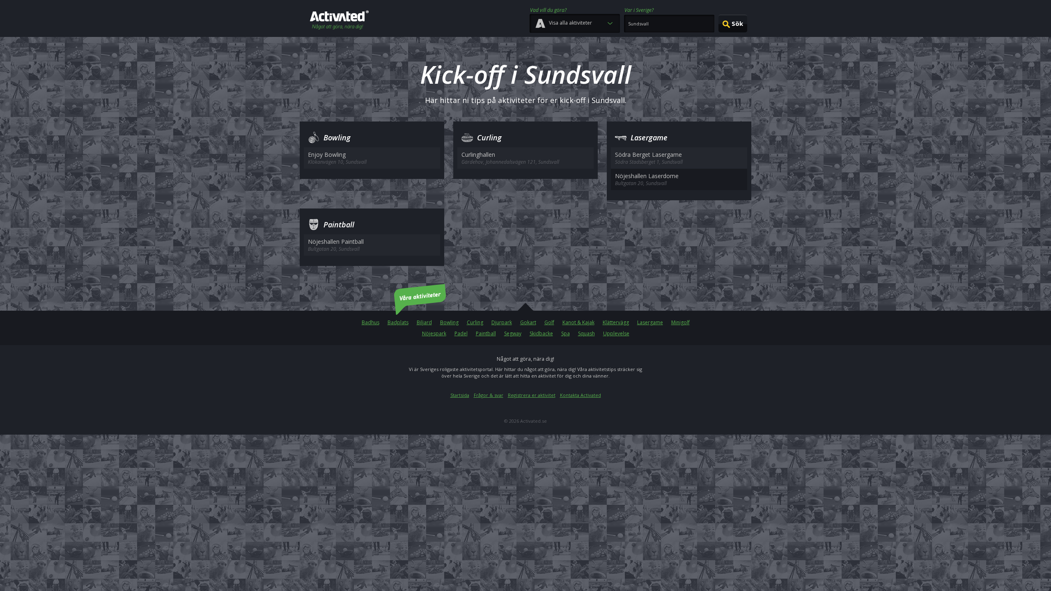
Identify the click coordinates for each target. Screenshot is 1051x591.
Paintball (486, 333)
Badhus (370, 322)
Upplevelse (616, 333)
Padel (461, 333)
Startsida (459, 395)
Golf (549, 322)
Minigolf (680, 322)
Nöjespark (434, 333)
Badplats (398, 322)
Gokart (528, 322)
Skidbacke (541, 333)
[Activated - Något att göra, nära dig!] (339, 20)
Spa (565, 333)
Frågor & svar (488, 395)
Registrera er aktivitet (531, 395)
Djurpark (501, 322)
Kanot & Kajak (578, 322)
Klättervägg (616, 322)
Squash (586, 333)
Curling (475, 322)
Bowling (449, 322)
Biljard (424, 322)
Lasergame (650, 322)
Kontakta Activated (580, 395)
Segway (512, 333)
